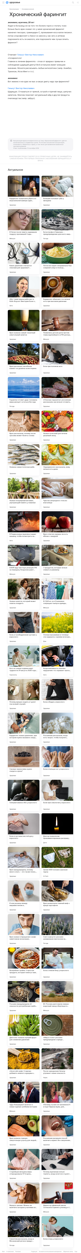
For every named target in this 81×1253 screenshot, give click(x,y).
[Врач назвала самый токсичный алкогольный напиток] (23, 325)
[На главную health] (14, 2)
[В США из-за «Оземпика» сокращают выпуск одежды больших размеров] (57, 594)
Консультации (14, 9)
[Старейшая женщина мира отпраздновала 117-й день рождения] (23, 1164)
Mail (3, 1251)
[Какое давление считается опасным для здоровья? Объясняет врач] (23, 258)
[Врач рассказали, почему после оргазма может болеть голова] (23, 426)
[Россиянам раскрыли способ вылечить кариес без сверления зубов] (57, 1131)
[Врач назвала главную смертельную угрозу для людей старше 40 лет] (23, 1131)
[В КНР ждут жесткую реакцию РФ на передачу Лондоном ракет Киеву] (23, 560)
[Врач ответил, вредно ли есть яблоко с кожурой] (57, 527)
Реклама (18, 1251)
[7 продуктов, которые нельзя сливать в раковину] (57, 560)
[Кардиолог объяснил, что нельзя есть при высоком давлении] (57, 292)
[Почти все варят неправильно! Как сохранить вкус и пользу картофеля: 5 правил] (57, 258)
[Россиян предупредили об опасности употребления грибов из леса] (23, 997)
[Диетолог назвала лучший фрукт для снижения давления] (23, 1030)
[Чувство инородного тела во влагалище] (57, 493)
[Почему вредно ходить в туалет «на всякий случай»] (23, 695)
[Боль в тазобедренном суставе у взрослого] (23, 627)
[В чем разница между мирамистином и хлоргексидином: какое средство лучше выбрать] (23, 896)
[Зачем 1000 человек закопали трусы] (57, 862)
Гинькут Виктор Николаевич (30, 55)
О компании (10, 1251)
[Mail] (7, 2)
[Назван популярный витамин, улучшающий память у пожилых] (23, 493)
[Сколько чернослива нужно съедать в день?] (23, 762)
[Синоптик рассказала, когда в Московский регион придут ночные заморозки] (23, 1232)
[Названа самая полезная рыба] (23, 460)
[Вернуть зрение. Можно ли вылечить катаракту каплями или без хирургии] (23, 1198)
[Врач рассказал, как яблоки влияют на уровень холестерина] (23, 359)
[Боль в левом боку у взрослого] (57, 963)
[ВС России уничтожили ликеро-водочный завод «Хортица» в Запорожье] (57, 997)
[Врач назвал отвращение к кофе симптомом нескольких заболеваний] (23, 929)
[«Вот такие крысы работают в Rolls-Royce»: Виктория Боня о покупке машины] (23, 292)
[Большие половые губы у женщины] (57, 191)
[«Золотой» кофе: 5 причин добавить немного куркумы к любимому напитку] (23, 1064)
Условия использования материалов (50, 1251)
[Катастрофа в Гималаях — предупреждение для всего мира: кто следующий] (57, 225)
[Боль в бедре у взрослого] (57, 695)
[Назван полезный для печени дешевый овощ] (57, 426)
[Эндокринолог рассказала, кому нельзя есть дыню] (57, 460)
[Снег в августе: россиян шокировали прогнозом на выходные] (57, 929)
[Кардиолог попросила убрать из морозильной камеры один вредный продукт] (23, 191)
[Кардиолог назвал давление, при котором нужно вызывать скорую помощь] (23, 728)
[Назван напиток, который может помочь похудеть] (23, 594)
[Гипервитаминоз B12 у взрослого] (23, 795)
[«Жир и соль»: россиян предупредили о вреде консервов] (57, 1030)
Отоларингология (28, 9)
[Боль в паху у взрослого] (57, 1232)
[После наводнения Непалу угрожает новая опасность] (57, 1064)
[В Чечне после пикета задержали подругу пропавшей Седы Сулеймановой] (23, 225)
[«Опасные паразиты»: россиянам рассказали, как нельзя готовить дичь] (57, 393)
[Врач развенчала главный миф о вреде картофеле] (57, 896)
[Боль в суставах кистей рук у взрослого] (23, 829)
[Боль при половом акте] (57, 359)
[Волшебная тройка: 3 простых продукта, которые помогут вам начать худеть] (23, 963)
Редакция (34, 1251)
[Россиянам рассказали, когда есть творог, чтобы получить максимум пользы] (57, 728)
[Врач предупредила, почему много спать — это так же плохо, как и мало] (23, 862)
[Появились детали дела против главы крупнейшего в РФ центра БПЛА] (57, 325)
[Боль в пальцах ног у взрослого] (57, 762)
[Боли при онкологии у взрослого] (57, 795)
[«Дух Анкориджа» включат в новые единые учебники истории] (23, 1097)
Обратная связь (68, 1251)
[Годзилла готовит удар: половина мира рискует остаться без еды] (23, 393)
